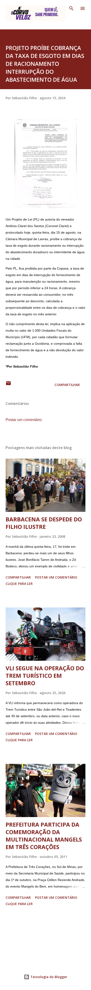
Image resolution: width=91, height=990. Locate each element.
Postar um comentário (24, 420)
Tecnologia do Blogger (48, 977)
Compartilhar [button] (67, 385)
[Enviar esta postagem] (8, 385)
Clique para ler (19, 583)
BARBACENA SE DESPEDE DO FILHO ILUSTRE (44, 522)
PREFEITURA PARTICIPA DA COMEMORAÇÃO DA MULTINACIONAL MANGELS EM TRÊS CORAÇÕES (44, 836)
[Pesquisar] (71, 8)
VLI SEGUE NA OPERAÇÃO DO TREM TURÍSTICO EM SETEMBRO (45, 675)
